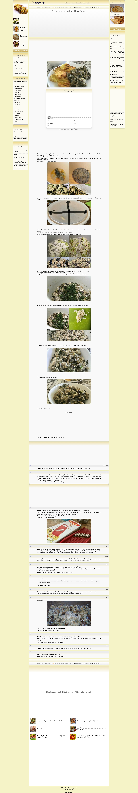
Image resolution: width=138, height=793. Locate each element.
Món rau (17, 107)
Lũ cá (111, 62)
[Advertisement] (69, 24)
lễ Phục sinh (18, 96)
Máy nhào (112, 39)
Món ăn (17, 115)
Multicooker (18, 117)
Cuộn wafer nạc (117, 26)
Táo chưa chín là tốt (19, 69)
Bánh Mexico (113, 74)
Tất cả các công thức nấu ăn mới (21, 50)
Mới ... (88, 3)
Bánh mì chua (18, 94)
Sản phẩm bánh (18, 88)
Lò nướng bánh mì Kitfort (116, 77)
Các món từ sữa (19, 111)
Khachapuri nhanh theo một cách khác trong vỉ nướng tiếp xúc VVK (117, 67)
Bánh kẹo (17, 100)
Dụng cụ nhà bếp (19, 119)
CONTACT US (69, 789)
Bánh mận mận (113, 71)
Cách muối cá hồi (18, 58)
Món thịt (17, 109)
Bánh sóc (16, 65)
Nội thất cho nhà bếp (115, 35)
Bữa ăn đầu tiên (19, 104)
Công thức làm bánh (20, 98)
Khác (16, 121)
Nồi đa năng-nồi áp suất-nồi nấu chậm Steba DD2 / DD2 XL (117, 53)
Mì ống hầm (117, 14)
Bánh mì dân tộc (19, 90)
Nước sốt (17, 113)
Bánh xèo (17, 92)
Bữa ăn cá (17, 102)
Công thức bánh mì (19, 86)
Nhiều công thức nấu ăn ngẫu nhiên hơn (117, 28)
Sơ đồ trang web (69, 792)
